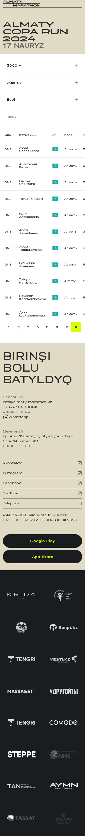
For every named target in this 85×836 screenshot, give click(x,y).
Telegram (11, 503)
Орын (9, 134)
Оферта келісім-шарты (27, 515)
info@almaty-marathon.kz (27, 402)
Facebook (12, 483)
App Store (42, 556)
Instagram (12, 473)
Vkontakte (12, 463)
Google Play (42, 541)
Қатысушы (28, 134)
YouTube (10, 493)
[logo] (21, 6)
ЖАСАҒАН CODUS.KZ (42, 520)
